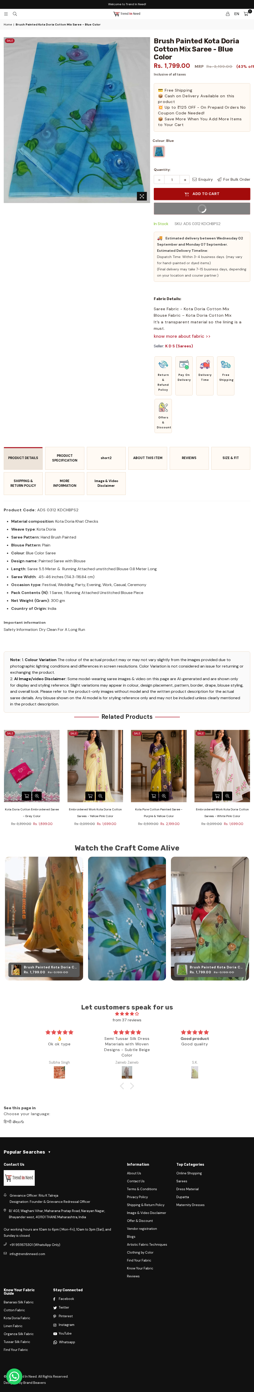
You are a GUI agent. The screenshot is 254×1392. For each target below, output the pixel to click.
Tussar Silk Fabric (17, 1342)
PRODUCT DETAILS (23, 458)
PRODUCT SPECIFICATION (64, 458)
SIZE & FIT (230, 458)
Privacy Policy (137, 1197)
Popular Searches (27, 1152)
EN (236, 13)
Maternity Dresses (190, 1205)
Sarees (181, 1181)
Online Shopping (189, 1173)
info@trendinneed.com (27, 1254)
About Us (134, 1173)
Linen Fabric (13, 1326)
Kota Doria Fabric (17, 1318)
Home (8, 24)
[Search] (14, 14)
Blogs (131, 1237)
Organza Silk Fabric (19, 1334)
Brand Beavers (34, 1383)
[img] (126, 1014)
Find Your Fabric (139, 1260)
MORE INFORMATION (64, 483)
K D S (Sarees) (179, 346)
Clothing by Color (140, 1252)
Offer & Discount (140, 1221)
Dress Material (187, 1189)
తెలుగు (18, 1121)
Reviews (133, 1276)
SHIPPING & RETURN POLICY (23, 483)
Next (249, 782)
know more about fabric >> (182, 336)
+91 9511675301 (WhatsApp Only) (35, 1245)
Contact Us (136, 1181)
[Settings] (227, 14)
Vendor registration (142, 1229)
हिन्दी (8, 1121)
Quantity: (162, 169)
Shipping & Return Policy (145, 1205)
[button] (163, 375)
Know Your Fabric (140, 1268)
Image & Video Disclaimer (106, 483)
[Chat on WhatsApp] (14, 1376)
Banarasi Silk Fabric (19, 1302)
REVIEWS (189, 458)
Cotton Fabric (14, 1310)
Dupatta (182, 1197)
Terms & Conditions (142, 1189)
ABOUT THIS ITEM (147, 458)
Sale (10, 40)
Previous (4, 782)
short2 (106, 458)
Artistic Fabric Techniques (147, 1244)
